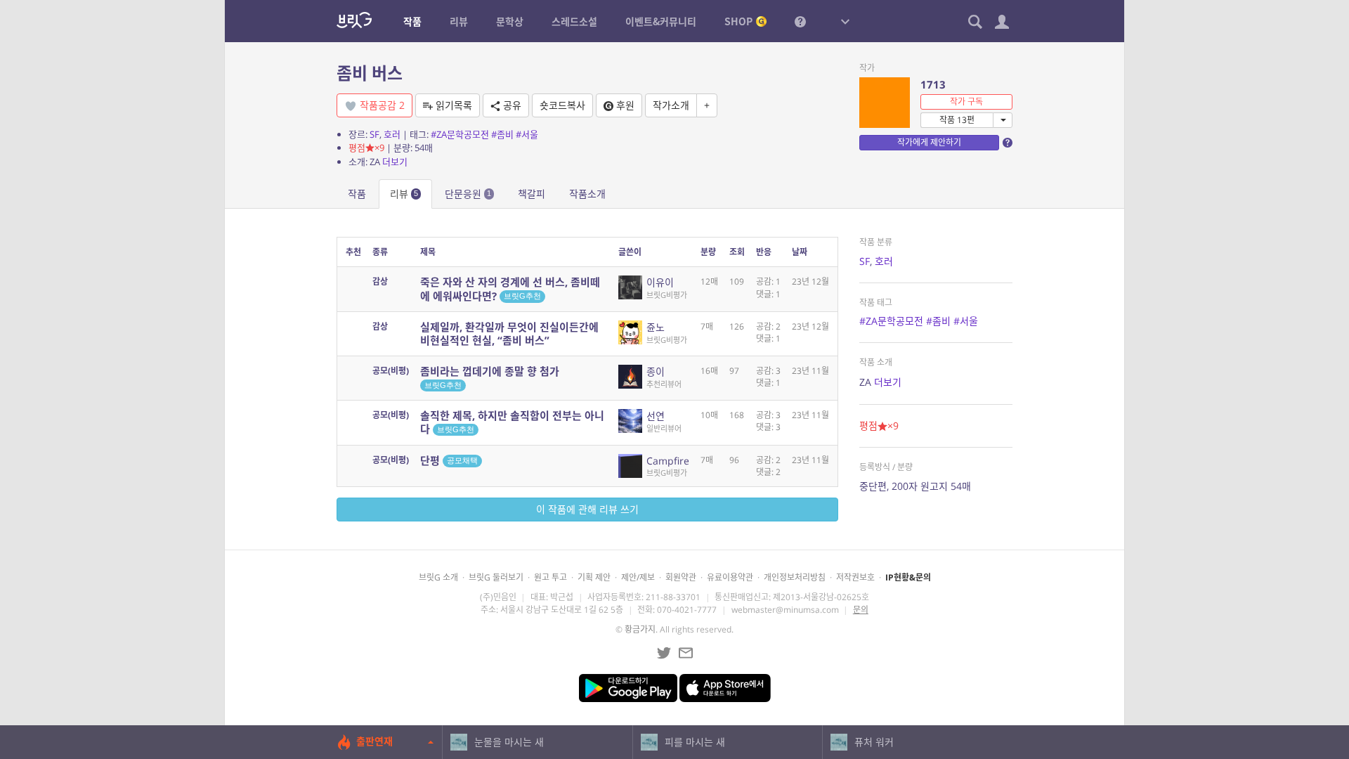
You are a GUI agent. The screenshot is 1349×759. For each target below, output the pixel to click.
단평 (449, 460)
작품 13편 (957, 120)
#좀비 (502, 134)
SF (374, 134)
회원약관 (680, 577)
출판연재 (374, 741)
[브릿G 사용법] (800, 21)
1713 (933, 84)
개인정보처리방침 (795, 577)
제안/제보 (638, 577)
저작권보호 (855, 577)
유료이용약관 (730, 577)
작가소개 (671, 105)
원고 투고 (550, 577)
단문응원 (468, 193)
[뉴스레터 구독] (686, 653)
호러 (392, 134)
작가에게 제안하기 (929, 142)
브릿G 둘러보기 (496, 577)
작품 (357, 193)
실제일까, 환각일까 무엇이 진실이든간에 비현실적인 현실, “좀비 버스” (509, 333)
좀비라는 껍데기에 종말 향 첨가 (489, 376)
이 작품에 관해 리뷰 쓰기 (587, 509)
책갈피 (531, 193)
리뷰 (404, 193)
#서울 (527, 134)
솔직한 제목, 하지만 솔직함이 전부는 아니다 (512, 422)
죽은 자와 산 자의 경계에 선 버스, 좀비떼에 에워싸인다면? (510, 288)
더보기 (395, 161)
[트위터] (664, 653)
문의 (860, 610)
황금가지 (640, 629)
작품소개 (587, 193)
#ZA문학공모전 (460, 134)
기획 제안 (594, 577)
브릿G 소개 (438, 577)
